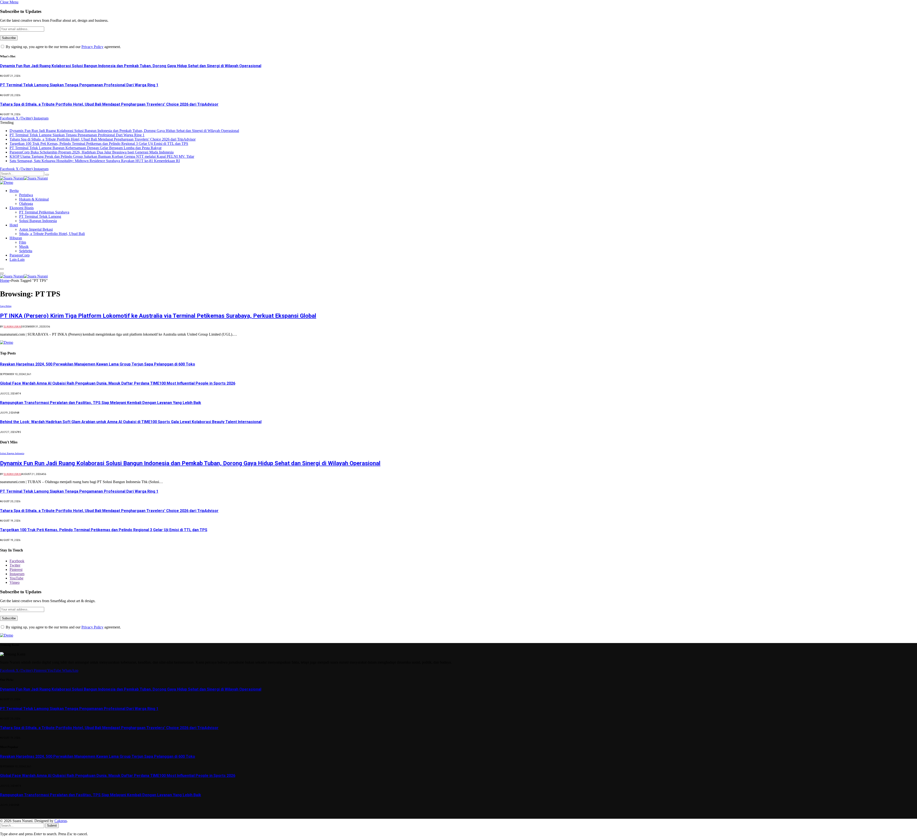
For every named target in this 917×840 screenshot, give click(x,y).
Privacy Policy (92, 47)
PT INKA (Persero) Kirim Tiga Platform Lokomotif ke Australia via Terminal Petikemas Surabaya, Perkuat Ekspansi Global (158, 315)
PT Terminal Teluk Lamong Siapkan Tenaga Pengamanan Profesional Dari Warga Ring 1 (79, 85)
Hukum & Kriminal (34, 199)
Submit (52, 825)
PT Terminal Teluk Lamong (40, 216)
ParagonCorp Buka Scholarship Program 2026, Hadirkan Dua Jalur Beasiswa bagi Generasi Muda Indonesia (92, 152)
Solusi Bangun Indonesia (38, 221)
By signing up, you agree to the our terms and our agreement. (63, 47)
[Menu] (2, 269)
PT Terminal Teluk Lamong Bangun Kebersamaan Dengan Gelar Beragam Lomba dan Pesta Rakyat (85, 148)
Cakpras (60, 821)
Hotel (14, 225)
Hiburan (16, 238)
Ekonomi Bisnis (22, 208)
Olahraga (26, 204)
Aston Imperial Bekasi (36, 229)
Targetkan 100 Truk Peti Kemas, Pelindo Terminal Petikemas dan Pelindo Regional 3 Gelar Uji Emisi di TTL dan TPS (99, 144)
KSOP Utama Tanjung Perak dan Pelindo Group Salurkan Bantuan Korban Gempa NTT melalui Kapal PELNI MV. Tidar (102, 156)
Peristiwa (26, 195)
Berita (14, 191)
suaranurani (12, 326)
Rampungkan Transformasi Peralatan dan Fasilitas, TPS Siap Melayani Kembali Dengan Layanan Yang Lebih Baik (100, 402)
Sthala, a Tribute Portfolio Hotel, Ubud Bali (52, 234)
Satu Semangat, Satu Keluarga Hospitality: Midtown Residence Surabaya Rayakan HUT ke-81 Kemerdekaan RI (95, 161)
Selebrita (25, 251)
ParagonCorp (20, 255)
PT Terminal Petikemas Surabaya (44, 212)
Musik (24, 247)
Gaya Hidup (5, 306)
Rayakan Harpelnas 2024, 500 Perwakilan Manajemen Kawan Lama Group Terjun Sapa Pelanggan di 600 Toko (97, 364)
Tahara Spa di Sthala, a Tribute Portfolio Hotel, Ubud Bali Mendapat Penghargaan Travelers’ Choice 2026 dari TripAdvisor (109, 104)
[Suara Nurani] (24, 178)
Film (22, 242)
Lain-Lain (17, 259)
